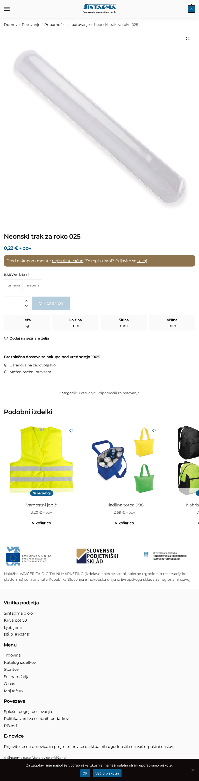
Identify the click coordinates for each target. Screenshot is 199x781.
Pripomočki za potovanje (67, 24)
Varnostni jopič (41, 505)
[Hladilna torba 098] (124, 460)
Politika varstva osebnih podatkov (36, 718)
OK (85, 773)
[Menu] (11, 9)
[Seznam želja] (71, 431)
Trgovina (12, 655)
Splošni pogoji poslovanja (28, 711)
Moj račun (13, 690)
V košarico (51, 303)
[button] (188, 38)
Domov (11, 24)
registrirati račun (67, 260)
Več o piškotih (107, 773)
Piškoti (10, 725)
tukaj (142, 260)
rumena (13, 285)
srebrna (33, 285)
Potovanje (31, 24)
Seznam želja (17, 676)
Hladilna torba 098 (124, 505)
